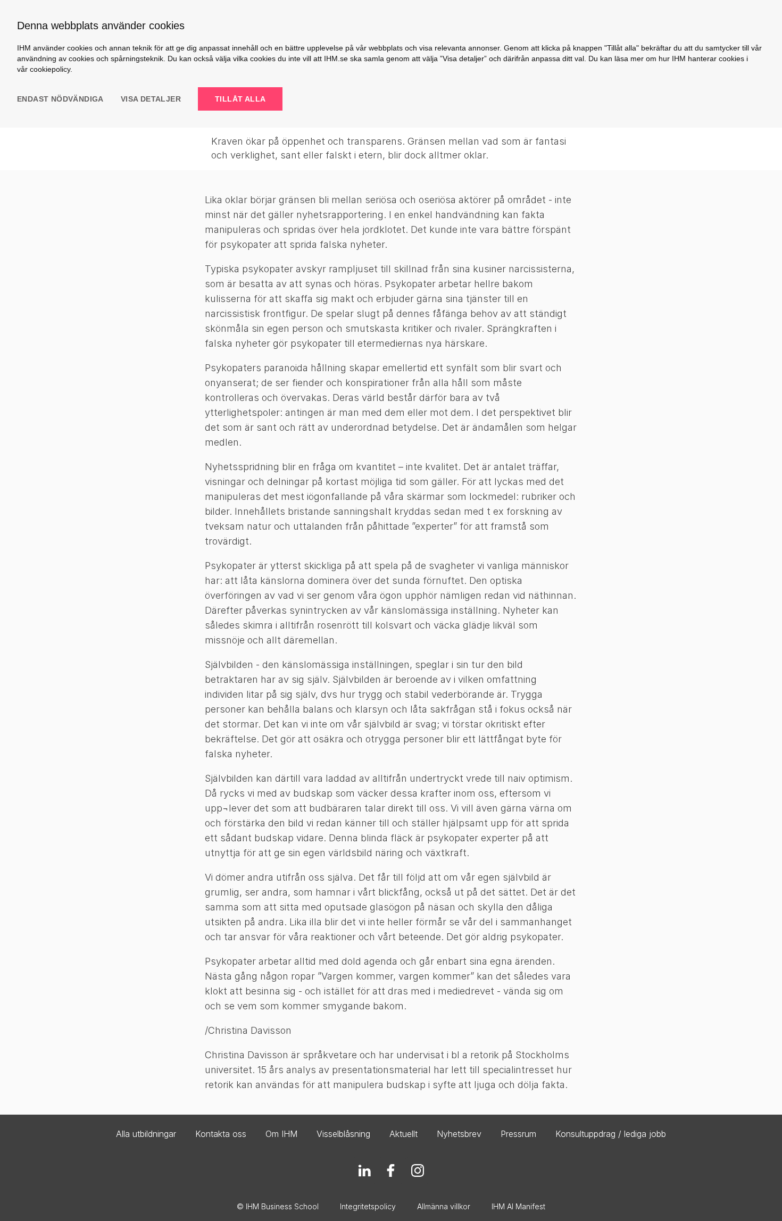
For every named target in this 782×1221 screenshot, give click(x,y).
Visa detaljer (151, 99)
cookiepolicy (50, 69)
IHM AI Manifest (518, 1206)
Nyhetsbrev (459, 1133)
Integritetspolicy (368, 1206)
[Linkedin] (364, 1170)
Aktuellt (403, 1133)
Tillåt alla (240, 99)
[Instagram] (417, 1170)
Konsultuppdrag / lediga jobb (610, 1133)
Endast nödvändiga (60, 99)
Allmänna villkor (443, 1206)
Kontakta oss (220, 1133)
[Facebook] (391, 1170)
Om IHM (281, 1133)
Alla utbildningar (146, 1133)
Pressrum (518, 1133)
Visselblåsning (343, 1133)
